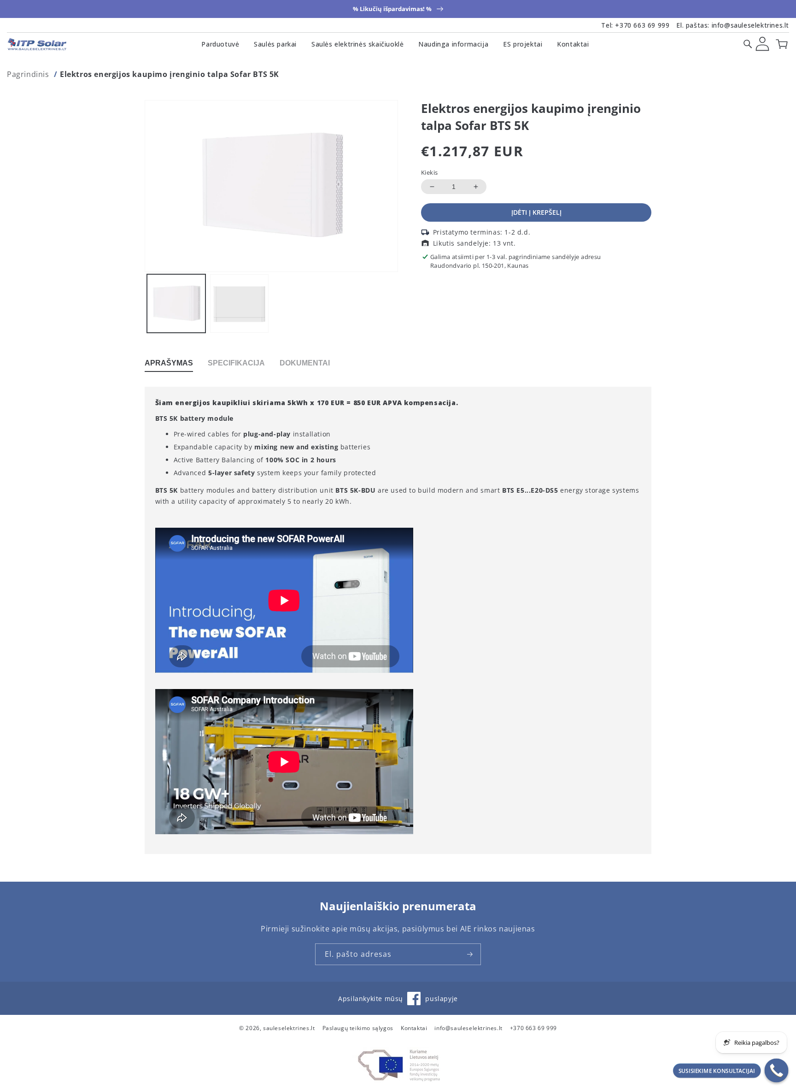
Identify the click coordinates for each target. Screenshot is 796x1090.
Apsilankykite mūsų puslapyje (398, 1002)
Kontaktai (573, 44)
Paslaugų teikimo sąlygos (357, 1028)
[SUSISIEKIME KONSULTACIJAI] (777, 1071)
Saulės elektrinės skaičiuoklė (357, 44)
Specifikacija (236, 363)
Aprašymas (169, 363)
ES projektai (522, 44)
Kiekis (429, 172)
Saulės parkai (275, 44)
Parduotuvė (220, 44)
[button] (747, 43)
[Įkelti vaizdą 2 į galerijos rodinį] (239, 303)
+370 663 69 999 (642, 25)
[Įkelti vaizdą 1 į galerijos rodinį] (176, 303)
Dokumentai (305, 363)
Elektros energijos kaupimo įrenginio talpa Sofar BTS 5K (169, 74)
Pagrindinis (28, 74)
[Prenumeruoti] (470, 954)
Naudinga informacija (453, 44)
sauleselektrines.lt (289, 1028)
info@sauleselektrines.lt (750, 25)
